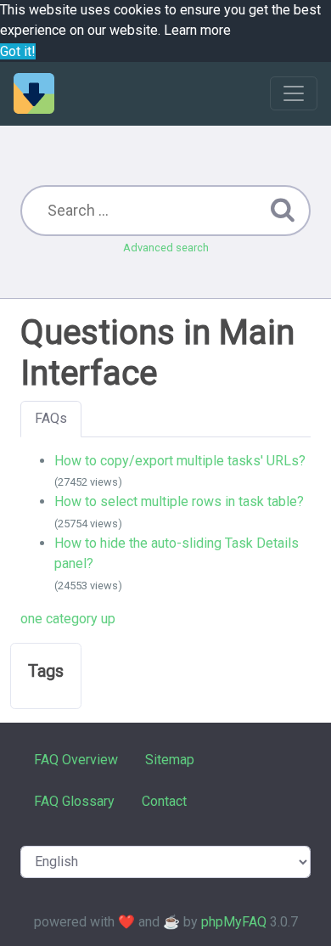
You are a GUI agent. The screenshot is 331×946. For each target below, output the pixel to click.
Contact (164, 801)
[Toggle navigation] (293, 93)
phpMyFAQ (233, 922)
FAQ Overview (76, 760)
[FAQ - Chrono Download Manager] (34, 93)
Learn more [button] (197, 30)
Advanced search (166, 247)
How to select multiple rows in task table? (179, 501)
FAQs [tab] (51, 418)
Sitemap (169, 760)
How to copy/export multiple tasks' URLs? (180, 461)
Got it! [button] (18, 51)
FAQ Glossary (74, 801)
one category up (67, 619)
